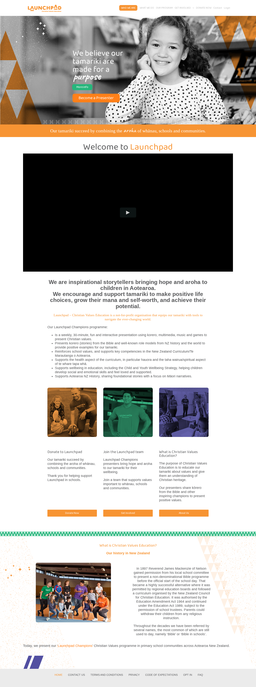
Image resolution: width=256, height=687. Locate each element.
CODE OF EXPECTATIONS (161, 674)
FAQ (200, 674)
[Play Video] (128, 212)
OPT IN (187, 674)
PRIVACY (134, 674)
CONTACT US (76, 674)
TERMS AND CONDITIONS (107, 674)
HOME (58, 674)
